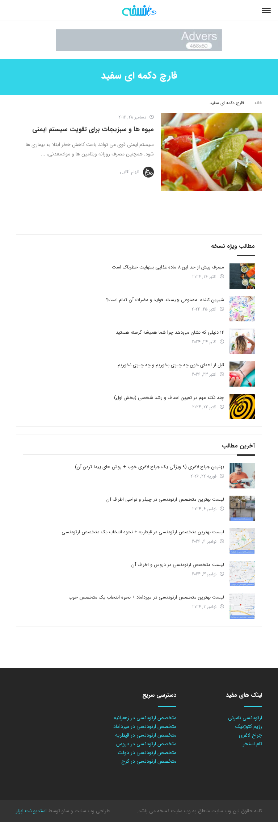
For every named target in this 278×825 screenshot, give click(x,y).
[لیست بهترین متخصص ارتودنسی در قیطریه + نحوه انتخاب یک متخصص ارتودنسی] (242, 541)
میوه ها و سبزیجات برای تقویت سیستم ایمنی (93, 129)
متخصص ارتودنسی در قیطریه (145, 735)
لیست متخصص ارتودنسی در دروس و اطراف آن (177, 564)
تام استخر (252, 744)
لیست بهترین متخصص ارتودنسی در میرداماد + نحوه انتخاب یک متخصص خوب (146, 597)
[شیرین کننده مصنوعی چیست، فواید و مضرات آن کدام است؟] (242, 308)
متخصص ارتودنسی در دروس (146, 744)
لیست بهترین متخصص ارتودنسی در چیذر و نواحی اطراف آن (165, 499)
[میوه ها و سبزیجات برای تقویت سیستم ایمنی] (211, 152)
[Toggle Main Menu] (266, 10)
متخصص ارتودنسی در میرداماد (144, 726)
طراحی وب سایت (91, 811)
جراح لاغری (250, 735)
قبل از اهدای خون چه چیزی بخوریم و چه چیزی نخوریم (171, 365)
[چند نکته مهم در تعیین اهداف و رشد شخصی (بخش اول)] (242, 406)
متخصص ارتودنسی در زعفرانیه (145, 718)
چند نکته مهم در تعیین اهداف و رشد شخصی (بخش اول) (169, 397)
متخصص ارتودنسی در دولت (147, 753)
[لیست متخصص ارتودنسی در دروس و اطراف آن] (242, 573)
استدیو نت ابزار (31, 811)
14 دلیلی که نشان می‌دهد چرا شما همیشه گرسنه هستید (170, 332)
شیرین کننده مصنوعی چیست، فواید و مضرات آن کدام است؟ (165, 300)
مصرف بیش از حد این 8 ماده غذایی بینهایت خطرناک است (168, 267)
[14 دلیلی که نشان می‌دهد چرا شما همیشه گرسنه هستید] (242, 341)
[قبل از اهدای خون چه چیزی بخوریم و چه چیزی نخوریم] (242, 374)
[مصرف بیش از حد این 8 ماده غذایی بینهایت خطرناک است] (242, 276)
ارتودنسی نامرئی (245, 718)
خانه (258, 102)
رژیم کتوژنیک (248, 726)
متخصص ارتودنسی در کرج (148, 761)
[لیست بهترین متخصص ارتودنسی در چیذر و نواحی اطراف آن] (242, 508)
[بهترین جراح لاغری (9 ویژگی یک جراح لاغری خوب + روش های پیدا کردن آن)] (242, 475)
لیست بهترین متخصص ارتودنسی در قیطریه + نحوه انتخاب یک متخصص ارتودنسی (143, 532)
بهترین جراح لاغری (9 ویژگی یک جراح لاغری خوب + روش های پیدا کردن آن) (149, 467)
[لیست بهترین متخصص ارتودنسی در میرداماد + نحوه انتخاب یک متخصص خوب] (242, 606)
